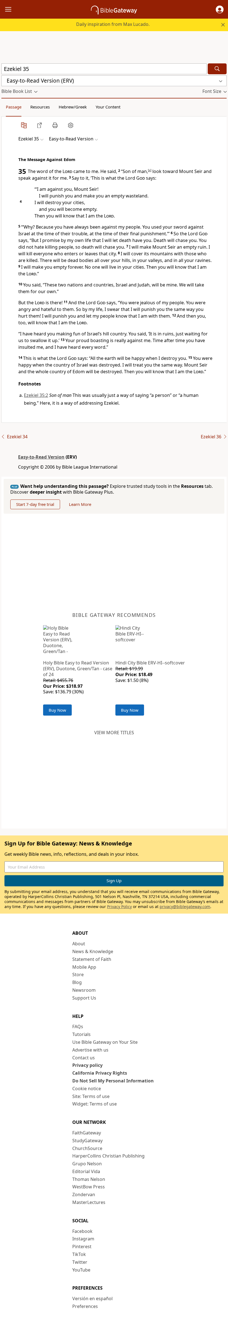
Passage (13, 107)
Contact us (83, 1058)
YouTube (81, 1270)
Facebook (82, 1231)
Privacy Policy (119, 906)
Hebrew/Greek (73, 107)
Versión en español (92, 1298)
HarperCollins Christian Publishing (108, 1156)
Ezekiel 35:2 (36, 395)
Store (78, 974)
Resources (40, 107)
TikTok (79, 1254)
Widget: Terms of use (94, 1104)
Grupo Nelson (87, 1164)
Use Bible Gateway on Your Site (105, 1042)
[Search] (217, 68)
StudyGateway (87, 1140)
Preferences (85, 1306)
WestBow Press (88, 1187)
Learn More (80, 504)
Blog (77, 982)
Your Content (108, 107)
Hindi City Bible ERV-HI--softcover (150, 663)
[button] (220, 9)
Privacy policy (87, 1065)
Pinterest (81, 1246)
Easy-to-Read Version (41, 457)
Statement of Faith (91, 959)
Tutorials (81, 1034)
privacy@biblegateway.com (185, 906)
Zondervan (83, 1194)
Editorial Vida (86, 1171)
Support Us (84, 998)
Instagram (83, 1239)
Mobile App (84, 967)
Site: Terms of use (91, 1096)
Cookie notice (86, 1088)
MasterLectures (88, 1202)
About (78, 944)
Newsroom (84, 990)
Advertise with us (90, 1050)
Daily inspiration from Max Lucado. (113, 24)
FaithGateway (86, 1133)
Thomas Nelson (88, 1179)
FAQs (77, 1026)
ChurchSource (87, 1148)
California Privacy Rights (99, 1073)
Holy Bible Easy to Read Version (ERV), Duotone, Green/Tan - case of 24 (77, 668)
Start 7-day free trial (35, 504)
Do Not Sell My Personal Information (113, 1081)
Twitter (79, 1262)
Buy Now (57, 710)
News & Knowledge (92, 951)
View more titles (114, 732)
